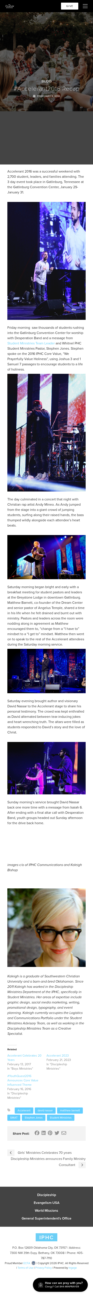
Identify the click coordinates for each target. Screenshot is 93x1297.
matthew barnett (70, 1110)
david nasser (45, 1110)
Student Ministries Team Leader (31, 343)
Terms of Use (25, 1268)
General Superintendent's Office (46, 1218)
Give (69, 6)
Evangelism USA (46, 1203)
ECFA (26, 1263)
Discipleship (46, 1195)
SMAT (14, 1118)
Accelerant (24, 1110)
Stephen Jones (34, 1118)
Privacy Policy (43, 1268)
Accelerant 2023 (57, 1055)
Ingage (73, 1268)
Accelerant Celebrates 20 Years (24, 1057)
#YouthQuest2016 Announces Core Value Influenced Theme (22, 1080)
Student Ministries (61, 1118)
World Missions (46, 1210)
